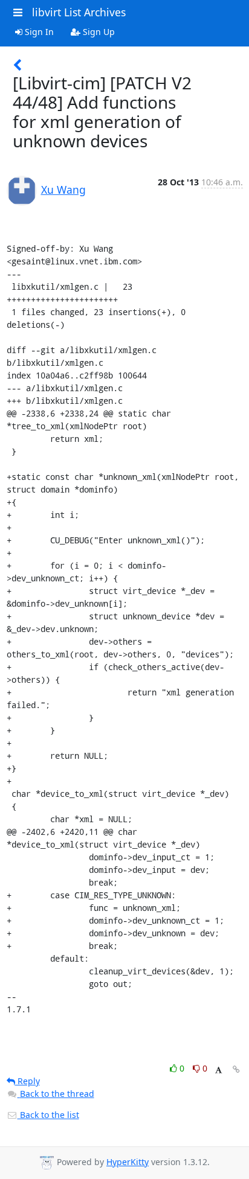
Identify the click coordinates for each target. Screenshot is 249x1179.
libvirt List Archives (79, 12)
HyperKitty (127, 1162)
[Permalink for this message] (236, 1069)
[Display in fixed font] (218, 1070)
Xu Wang (63, 189)
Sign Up (97, 31)
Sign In (38, 31)
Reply (27, 1081)
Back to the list (48, 1114)
